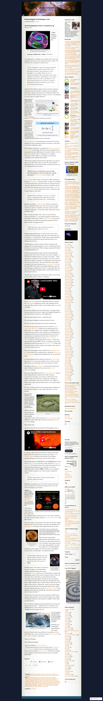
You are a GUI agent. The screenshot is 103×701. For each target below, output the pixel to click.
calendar (67, 620)
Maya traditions (28, 636)
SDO (41, 684)
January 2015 (68, 291)
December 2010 (68, 351)
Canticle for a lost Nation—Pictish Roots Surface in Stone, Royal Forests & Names (72, 66)
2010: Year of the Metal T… (75, 128)
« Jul (66, 501)
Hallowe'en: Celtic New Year (71, 159)
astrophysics (38, 674)
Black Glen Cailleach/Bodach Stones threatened (71, 389)
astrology (67, 614)
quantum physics (55, 675)
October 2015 (68, 284)
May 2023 (67, 249)
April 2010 (67, 363)
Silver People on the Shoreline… (75, 124)
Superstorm (50, 685)
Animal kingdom (68, 609)
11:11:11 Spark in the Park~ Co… (75, 113)
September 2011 (68, 337)
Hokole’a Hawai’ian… (75, 89)
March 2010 (67, 365)
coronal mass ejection (43, 678)
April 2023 (67, 250)
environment (67, 633)
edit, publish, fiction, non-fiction (71, 630)
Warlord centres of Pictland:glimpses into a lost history (72, 521)
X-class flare (45, 686)
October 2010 (68, 354)
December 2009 (68, 369)
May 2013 (67, 307)
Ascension (32, 674)
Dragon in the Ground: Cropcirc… (75, 80)
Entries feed (67, 474)
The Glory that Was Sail (70, 509)
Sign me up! (68, 450)
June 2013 (67, 305)
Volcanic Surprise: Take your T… (74, 109)
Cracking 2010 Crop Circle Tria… (74, 117)
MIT (56, 682)
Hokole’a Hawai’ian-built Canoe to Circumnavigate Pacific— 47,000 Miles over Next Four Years (72, 57)
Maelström (32, 361)
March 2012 (67, 328)
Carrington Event (28, 678)
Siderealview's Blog (50, 7)
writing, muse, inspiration (70, 676)
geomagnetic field (29, 526)
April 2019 (67, 264)
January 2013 (68, 313)
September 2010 (68, 355)
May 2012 (67, 325)
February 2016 (68, 281)
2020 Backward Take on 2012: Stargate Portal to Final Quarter (71, 74)
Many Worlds (43, 682)
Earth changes (68, 629)
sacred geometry (68, 665)
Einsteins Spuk (34, 181)
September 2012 (68, 319)
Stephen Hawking (48, 218)
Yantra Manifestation (74, 94)
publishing (67, 659)
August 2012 (67, 320)
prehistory (67, 657)
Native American (54, 634)
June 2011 (67, 342)
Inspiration (27, 675)
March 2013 (67, 310)
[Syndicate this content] (65, 179)
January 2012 (68, 331)
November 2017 (68, 275)
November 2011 (68, 334)
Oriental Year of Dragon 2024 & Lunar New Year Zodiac (71, 48)
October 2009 (68, 372)
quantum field (56, 683)
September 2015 (68, 285)
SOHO (43, 684)
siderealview (73, 83)
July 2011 (67, 340)
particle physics (45, 683)
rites (66, 662)
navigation (67, 650)
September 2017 (68, 276)
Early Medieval (68, 627)
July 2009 (67, 377)
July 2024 (67, 244)
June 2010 (67, 360)
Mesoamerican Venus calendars (72, 549)
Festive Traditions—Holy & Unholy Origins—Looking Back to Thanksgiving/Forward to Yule (72, 203)
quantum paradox (30, 103)
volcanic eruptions (43, 651)
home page (36, 21)
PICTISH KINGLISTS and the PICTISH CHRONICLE (71, 392)
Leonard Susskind (40, 204)
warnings (27, 404)
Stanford (27, 685)
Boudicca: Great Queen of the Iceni (72, 71)
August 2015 (67, 287)
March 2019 (67, 265)
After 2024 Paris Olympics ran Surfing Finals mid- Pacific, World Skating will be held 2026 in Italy (72, 187)
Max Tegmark (39, 175)
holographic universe (29, 131)
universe (32, 686)
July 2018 (67, 271)
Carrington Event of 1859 (51, 588)
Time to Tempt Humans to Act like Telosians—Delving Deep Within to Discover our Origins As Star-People (72, 62)
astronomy (67, 615)
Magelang (37, 682)
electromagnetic (52, 678)
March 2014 (67, 294)
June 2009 (67, 378)
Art (65, 610)
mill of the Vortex (55, 359)
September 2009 (68, 374)
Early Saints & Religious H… (75, 84)
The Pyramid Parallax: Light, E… (74, 137)
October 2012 (68, 317)
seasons (66, 667)
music (66, 645)
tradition (66, 670)
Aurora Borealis (43, 677)
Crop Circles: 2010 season (70, 534)
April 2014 (67, 293)
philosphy (49, 675)
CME (37, 678)
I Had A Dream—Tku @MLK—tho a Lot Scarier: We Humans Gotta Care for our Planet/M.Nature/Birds (72, 191)
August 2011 (67, 339)
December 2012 (68, 314)
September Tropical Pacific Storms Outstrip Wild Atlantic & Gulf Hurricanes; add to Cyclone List (72, 216)
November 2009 (68, 371)
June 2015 (67, 288)
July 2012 (67, 322)
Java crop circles (39, 645)
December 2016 (68, 279)
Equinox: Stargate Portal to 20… (74, 105)
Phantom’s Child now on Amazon (72, 547)
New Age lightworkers (30, 141)
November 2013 (68, 299)
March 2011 (67, 346)
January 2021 (68, 255)
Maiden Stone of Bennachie (71, 516)
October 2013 (68, 300)
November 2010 (68, 352)
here (45, 645)
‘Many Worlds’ (30, 303)
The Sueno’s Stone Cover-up (71, 515)
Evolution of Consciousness (51, 674)
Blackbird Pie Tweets (70, 406)
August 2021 (67, 253)
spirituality (27, 676)
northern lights (28, 683)
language (67, 639)
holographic (32, 680)
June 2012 (67, 323)
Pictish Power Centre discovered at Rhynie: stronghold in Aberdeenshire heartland (72, 386)
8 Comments (33, 688)
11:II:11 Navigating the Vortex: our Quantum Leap (39, 25)
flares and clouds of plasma (51, 517)
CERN (34, 678)
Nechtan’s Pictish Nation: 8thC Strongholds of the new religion (71, 395)
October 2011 (68, 336)
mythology (67, 647)
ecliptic (33, 330)
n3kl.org (69, 466)
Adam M (72, 79)
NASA (58, 682)
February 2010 (68, 366)
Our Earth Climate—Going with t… (74, 133)
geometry (67, 636)
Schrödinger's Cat (35, 684)
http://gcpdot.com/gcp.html (70, 565)
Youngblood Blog (70, 179)
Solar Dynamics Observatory (52, 684)
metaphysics (67, 644)
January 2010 (68, 368)
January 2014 (68, 296)
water (66, 673)
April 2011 (67, 345)
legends (66, 641)
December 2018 (68, 268)
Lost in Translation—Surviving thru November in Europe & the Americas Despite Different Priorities (72, 208)
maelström (32, 682)
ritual (66, 663)
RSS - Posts (67, 417)
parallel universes (38, 683)
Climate (66, 623)
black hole (49, 677)
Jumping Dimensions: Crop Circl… (74, 97)
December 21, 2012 (49, 343)
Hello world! (67, 526)
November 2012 (68, 316)
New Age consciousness (41, 675)
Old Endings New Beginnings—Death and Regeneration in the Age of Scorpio (72, 154)
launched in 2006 (31, 463)
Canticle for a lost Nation (70, 399)
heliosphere (54, 679)
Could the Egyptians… (73, 135)
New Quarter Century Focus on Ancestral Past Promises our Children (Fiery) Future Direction (72, 200)
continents (30, 118)
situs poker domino (74, 119)
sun (42, 685)
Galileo (30, 679)
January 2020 (68, 261)
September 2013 (68, 302)
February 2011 (68, 348)
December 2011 (68, 333)
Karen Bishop (46, 680)
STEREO (39, 685)
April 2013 (67, 308)
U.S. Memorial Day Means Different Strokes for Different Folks (72, 54)
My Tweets (67, 489)
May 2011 (67, 343)
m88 (71, 100)
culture (43, 674)
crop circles (67, 624)
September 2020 (68, 256)
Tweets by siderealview (70, 408)
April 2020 (67, 258)
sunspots (46, 685)
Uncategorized (68, 671)
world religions (68, 674)
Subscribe (67, 439)
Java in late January (52, 418)
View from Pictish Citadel (72, 383)
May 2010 (67, 362)
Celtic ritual (67, 621)
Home (66, 531)
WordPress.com (68, 477)
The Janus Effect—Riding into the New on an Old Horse (72, 69)
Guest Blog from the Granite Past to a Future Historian (72, 511)
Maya (53, 682)
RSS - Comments (68, 418)
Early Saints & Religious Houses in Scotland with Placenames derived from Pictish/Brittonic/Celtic (72, 51)
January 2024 (68, 246)
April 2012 (67, 326)
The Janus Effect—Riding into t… (75, 92)
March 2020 (67, 259)
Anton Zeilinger (29, 179)
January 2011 (68, 349)
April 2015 (67, 290)
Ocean (66, 653)
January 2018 (68, 273)
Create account (68, 471)
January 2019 (68, 267)
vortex (36, 686)
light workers (33, 675)
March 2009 (67, 380)
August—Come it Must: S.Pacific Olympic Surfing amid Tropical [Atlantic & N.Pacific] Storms (72, 220)
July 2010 (67, 358)
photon (51, 683)
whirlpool (40, 686)
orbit (33, 683)
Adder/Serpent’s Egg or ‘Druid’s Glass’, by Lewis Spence (72, 539)
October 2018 (68, 270)
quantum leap (28, 684)
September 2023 (68, 247)
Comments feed (68, 476)
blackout (54, 677)
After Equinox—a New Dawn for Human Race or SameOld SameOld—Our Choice (72, 212)
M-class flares (33, 573)
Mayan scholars (38, 366)
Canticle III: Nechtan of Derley (71, 401)
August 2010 (67, 357)
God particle (48, 679)
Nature (66, 648)
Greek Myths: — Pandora (70, 543)
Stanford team (31, 301)
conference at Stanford (52, 264)
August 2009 (67, 375)
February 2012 (68, 329)
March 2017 (67, 278)
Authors (66, 618)
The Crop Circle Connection (71, 148)
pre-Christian (67, 656)
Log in (66, 473)
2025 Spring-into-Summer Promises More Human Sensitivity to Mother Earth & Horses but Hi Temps (72, 183)
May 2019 (67, 262)
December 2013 (68, 297)
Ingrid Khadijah (73, 131)
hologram (27, 680)
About (66, 532)
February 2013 (68, 311)
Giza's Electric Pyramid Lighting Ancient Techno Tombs (72, 157)
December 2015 (68, 282)
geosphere (43, 679)
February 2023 (68, 252)
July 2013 (67, 304)
